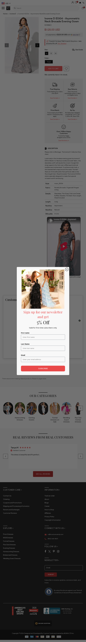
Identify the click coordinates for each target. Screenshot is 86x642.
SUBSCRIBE (43, 368)
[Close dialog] (66, 269)
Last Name (25, 344)
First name (25, 333)
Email (23, 355)
